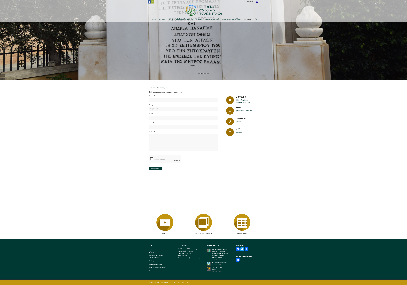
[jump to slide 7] (207, 73)
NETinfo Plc (186, 282)
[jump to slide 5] (204, 73)
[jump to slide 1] (198, 73)
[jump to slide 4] (203, 73)
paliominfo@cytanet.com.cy (245, 111)
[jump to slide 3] (201, 73)
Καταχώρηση (155, 168)
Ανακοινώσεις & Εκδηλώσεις (158, 267)
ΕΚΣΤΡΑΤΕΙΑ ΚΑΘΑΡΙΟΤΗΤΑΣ (220, 262)
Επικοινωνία (153, 271)
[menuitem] (154, 19)
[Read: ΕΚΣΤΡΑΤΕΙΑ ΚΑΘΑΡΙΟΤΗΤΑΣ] (209, 264)
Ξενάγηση (152, 261)
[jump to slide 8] (208, 73)
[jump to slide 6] (205, 73)
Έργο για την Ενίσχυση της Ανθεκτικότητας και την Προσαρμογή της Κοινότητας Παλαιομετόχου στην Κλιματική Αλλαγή (220, 253)
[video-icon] (164, 222)
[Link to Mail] (152, 2)
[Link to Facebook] (149, 2)
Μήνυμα (151, 252)
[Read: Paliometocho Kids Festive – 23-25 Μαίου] (209, 269)
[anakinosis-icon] (242, 222)
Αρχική (151, 249)
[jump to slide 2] (200, 73)
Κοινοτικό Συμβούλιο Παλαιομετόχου (156, 256)
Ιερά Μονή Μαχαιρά (155, 264)
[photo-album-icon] (203, 222)
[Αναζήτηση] (255, 19)
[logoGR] (203, 10)
